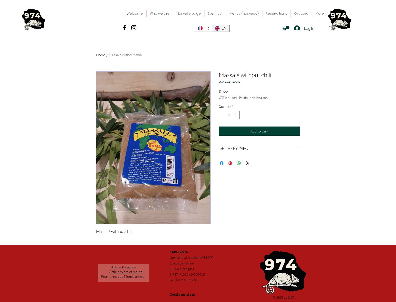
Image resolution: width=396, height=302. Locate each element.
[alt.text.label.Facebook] (124, 27)
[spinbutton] (229, 115)
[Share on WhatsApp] (239, 163)
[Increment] (236, 115)
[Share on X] (247, 163)
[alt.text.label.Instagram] (133, 27)
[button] (285, 28)
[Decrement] (222, 115)
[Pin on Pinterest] (230, 163)
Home (101, 55)
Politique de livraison (253, 98)
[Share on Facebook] (221, 163)
